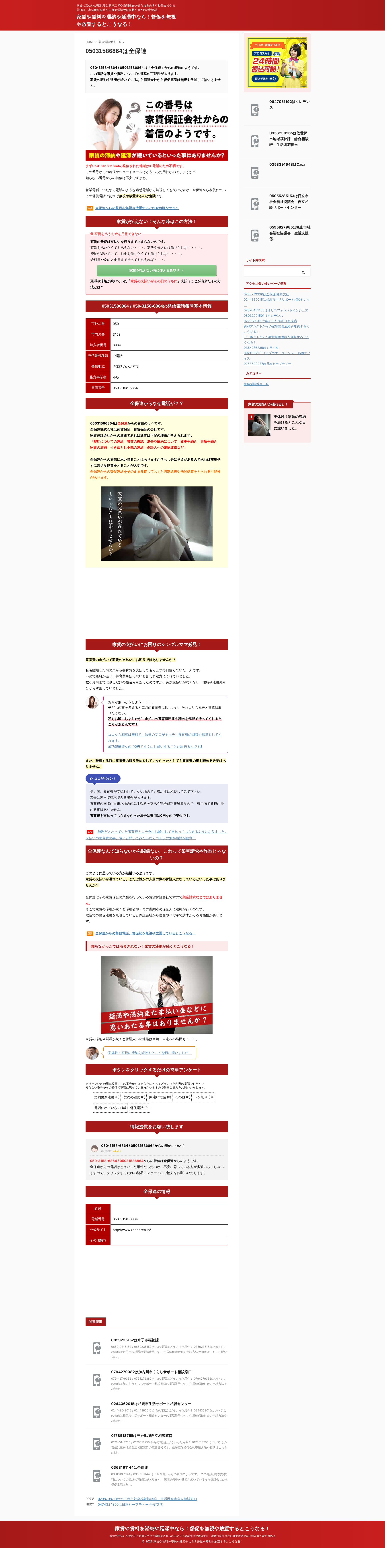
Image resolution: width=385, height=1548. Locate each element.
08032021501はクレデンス (263, 315)
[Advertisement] (157, 603)
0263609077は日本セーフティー (267, 364)
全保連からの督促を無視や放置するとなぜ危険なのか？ (137, 208)
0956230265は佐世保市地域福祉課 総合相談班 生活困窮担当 (289, 139)
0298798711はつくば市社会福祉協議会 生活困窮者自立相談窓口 (147, 1499)
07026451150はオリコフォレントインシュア (276, 310)
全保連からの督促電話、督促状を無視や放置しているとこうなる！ (145, 933)
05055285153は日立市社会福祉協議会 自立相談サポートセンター (289, 202)
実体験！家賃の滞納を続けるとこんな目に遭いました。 (150, 1053)
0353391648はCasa (287, 164)
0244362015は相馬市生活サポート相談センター (151, 1403)
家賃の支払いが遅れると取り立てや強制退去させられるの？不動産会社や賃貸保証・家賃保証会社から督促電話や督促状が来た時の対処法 (192, 1536)
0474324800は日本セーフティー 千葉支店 (130, 1504)
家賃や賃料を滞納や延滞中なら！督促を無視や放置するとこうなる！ (192, 1528)
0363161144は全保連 (129, 1467)
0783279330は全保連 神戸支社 (266, 294)
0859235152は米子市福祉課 (135, 1340)
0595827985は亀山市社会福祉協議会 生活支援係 (290, 233)
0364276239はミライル (261, 347)
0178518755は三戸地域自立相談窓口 (141, 1435)
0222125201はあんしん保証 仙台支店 (270, 321)
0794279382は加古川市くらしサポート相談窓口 (151, 1372)
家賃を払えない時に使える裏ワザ (154, 270)
